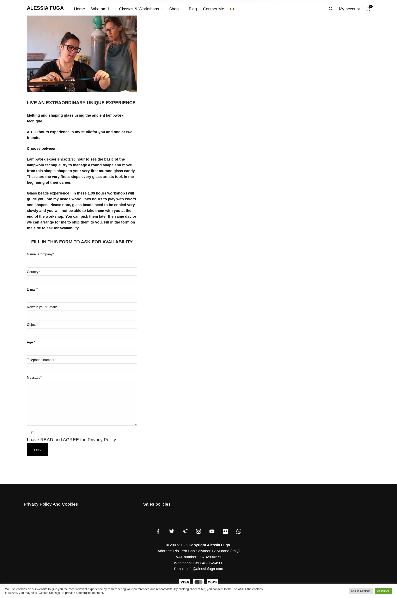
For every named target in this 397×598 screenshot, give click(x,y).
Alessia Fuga (45, 8)
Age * (31, 342)
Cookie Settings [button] (360, 590)
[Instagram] (198, 531)
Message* (34, 377)
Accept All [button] (383, 590)
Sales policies (157, 504)
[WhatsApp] (238, 531)
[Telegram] (185, 531)
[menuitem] (82, 9)
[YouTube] (211, 531)
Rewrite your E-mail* (42, 307)
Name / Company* (40, 254)
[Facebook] (158, 531)
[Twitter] (171, 531)
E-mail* (32, 289)
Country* (33, 272)
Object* (32, 324)
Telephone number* (41, 360)
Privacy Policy (102, 439)
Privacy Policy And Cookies (51, 504)
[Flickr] (225, 531)
